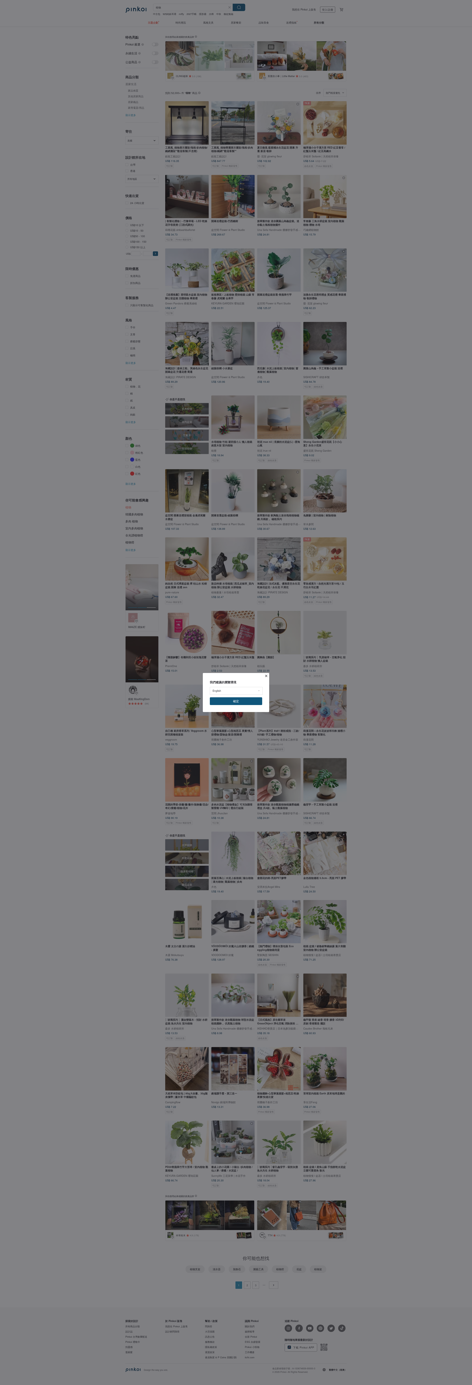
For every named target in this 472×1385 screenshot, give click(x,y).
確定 (236, 701)
